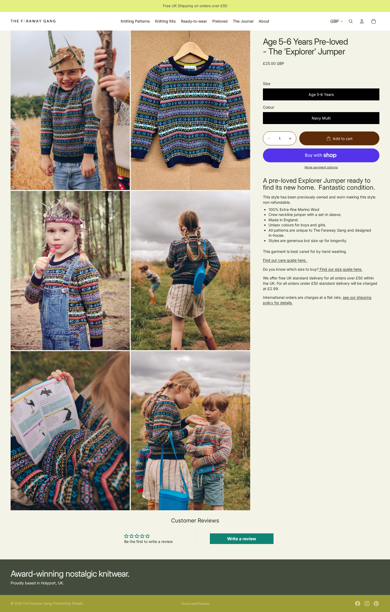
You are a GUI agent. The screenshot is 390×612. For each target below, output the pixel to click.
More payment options (321, 167)
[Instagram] (367, 603)
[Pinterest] (376, 603)
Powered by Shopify (68, 603)
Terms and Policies (195, 604)
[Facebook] (357, 603)
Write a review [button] (241, 538)
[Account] (362, 21)
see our (350, 297)
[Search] (351, 21)
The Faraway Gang (37, 603)
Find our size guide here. (341, 269)
